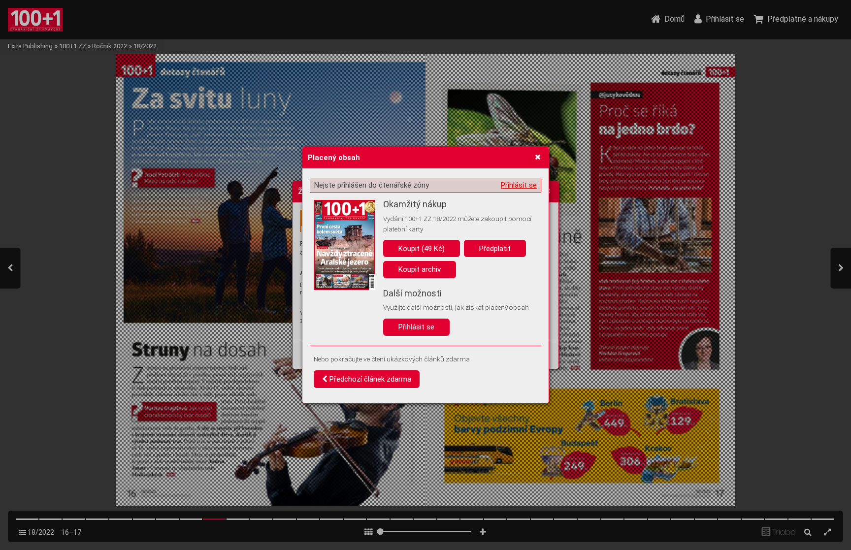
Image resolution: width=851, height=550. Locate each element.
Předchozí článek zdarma (369, 379)
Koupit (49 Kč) (421, 248)
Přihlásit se (519, 185)
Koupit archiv (419, 269)
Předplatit (495, 248)
